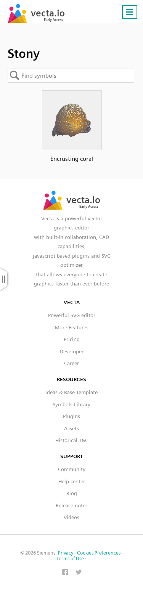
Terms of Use (70, 558)
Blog (71, 493)
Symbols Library (71, 404)
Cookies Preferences (99, 553)
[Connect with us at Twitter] (78, 572)
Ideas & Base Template (71, 392)
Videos (71, 517)
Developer (72, 351)
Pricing (72, 339)
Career (71, 363)
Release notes (72, 505)
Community (71, 469)
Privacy (65, 553)
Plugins (71, 416)
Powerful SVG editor (71, 315)
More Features (71, 327)
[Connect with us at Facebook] (65, 572)
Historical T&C (71, 440)
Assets (71, 428)
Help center (71, 481)
